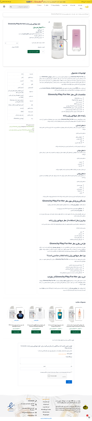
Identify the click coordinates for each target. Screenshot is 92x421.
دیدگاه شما (68, 356)
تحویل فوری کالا (46, 415)
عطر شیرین (19, 130)
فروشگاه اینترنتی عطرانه (83, 14)
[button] (49, 22)
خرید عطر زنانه (46, 404)
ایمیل (44, 366)
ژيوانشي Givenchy (17, 127)
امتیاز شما (69, 354)
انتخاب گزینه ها (76, 332)
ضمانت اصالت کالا (46, 412)
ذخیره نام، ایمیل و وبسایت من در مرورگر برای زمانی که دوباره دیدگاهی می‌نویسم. (55, 372)
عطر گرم (15, 130)
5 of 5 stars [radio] (59, 354)
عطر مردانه (72, 5)
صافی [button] (47, 5)
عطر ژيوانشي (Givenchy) (27, 130)
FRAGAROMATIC (30, 127)
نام (71, 366)
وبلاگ (81, 8)
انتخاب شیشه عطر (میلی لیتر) (38, 42)
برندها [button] (39, 5)
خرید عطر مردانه (46, 402)
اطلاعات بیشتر (36, 332)
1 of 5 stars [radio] (65, 354)
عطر (77, 14)
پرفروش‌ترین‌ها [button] (55, 5)
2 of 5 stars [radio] (64, 354)
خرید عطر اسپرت (46, 407)
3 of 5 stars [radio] (62, 354)
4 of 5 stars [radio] (60, 354)
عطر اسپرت (64, 5)
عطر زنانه (80, 5)
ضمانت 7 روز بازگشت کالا (46, 409)
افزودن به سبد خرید (33, 51)
